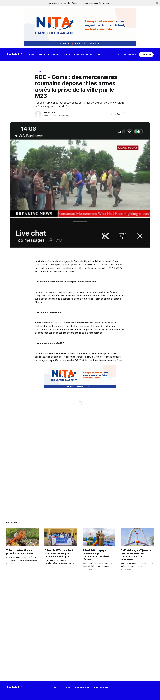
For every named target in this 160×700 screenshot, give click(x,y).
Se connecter (130, 54)
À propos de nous (82, 687)
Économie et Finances (84, 54)
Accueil (32, 54)
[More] (99, 55)
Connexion (55, 687)
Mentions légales (102, 687)
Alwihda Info (15, 54)
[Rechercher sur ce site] (119, 55)
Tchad (42, 54)
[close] (157, 3)
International (54, 54)
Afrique (67, 54)
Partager (118, 114)
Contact (67, 687)
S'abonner (146, 54)
